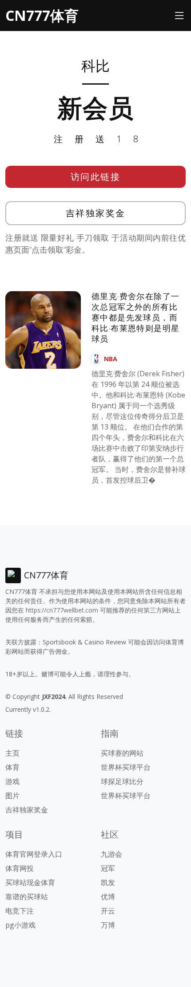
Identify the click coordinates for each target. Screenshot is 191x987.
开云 (108, 911)
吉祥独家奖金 (96, 213)
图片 (12, 795)
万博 (108, 925)
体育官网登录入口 (33, 854)
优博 (108, 896)
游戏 (12, 781)
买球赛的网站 (122, 753)
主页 (12, 753)
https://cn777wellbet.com (62, 610)
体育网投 (19, 868)
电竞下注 (19, 911)
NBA (110, 359)
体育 (12, 767)
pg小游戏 (20, 925)
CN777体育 (42, 15)
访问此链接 (96, 177)
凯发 (108, 882)
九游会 (111, 854)
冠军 (108, 868)
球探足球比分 (122, 781)
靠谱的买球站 (26, 896)
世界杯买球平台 (126, 767)
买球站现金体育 (30, 882)
